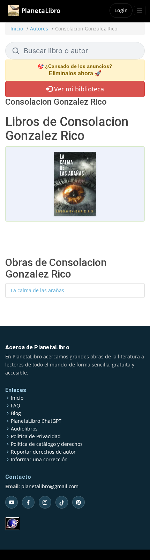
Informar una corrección (39, 459)
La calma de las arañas (37, 290)
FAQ (15, 405)
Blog (16, 413)
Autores (39, 28)
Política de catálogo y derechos (47, 444)
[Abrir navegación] (139, 10)
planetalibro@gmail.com (49, 486)
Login (121, 10)
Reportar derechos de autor (43, 451)
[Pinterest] (78, 502)
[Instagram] (45, 502)
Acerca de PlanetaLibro (37, 347)
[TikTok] (61, 502)
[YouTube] (11, 502)
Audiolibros (24, 428)
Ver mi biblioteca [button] (78, 89)
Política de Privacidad (36, 436)
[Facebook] (28, 502)
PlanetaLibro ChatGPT (36, 421)
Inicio (16, 28)
